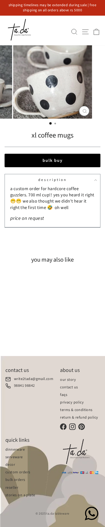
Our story (68, 379)
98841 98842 (24, 385)
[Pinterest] (81, 426)
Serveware (14, 457)
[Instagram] (72, 426)
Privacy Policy (72, 402)
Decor (10, 464)
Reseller (11, 487)
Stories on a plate (20, 495)
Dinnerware (15, 449)
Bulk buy (53, 160)
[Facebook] (63, 426)
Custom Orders (17, 472)
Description (52, 179)
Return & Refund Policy (79, 417)
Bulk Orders (15, 479)
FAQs (63, 395)
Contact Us (69, 387)
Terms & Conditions (76, 410)
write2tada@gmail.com (33, 379)
